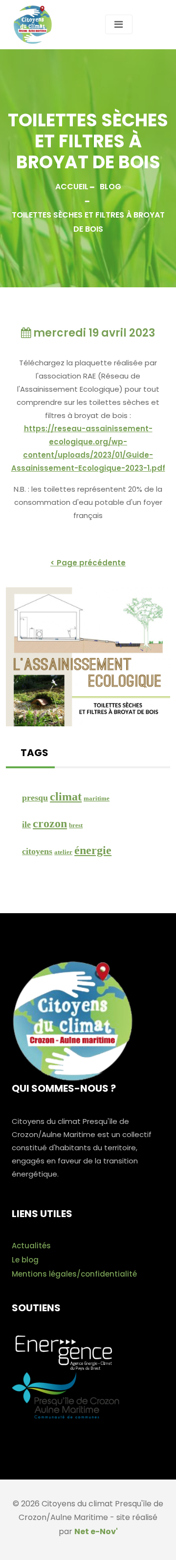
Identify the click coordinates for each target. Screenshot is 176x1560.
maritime (97, 798)
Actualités (31, 1245)
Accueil (71, 186)
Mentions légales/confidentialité (74, 1274)
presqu (35, 797)
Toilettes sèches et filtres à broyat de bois (88, 222)
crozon (50, 823)
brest (76, 825)
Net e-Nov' (96, 1531)
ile (26, 824)
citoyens (37, 851)
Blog (110, 186)
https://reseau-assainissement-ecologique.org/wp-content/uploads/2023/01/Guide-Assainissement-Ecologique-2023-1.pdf (88, 448)
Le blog (25, 1260)
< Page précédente (88, 563)
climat (66, 796)
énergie (92, 850)
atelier (63, 852)
